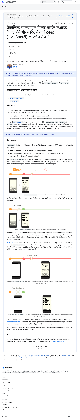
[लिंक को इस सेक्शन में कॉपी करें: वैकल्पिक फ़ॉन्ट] (19, 140)
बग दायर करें (5, 379)
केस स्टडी (4, 393)
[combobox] (48, 1)
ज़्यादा (29, 2)
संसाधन (23, 2)
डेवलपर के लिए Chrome (7, 388)
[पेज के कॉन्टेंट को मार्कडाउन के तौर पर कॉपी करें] (55, 37)
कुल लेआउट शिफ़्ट (20, 134)
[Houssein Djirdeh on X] (14, 67)
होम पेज (8, 23)
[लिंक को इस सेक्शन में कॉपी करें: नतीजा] (12, 334)
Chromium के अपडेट (7, 391)
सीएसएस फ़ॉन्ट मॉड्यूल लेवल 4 (14, 322)
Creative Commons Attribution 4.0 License (39, 355)
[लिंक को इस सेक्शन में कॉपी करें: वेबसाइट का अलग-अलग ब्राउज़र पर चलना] (38, 90)
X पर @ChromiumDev (7, 402)
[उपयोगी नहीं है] (72, 23)
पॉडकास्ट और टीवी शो (6, 396)
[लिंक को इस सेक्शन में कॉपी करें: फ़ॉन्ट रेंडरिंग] (16, 106)
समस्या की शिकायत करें (58, 341)
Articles (4, 7)
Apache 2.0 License (65, 355)
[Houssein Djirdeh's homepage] (18, 67)
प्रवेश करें (76, 2)
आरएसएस (4, 409)
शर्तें (2, 416)
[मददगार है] (70, 23)
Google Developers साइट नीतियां (26, 357)
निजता (6, 416)
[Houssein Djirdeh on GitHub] (16, 67)
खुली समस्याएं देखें (6, 382)
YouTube (4, 404)
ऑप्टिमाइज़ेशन (10, 243)
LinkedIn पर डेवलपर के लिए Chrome (10, 407)
